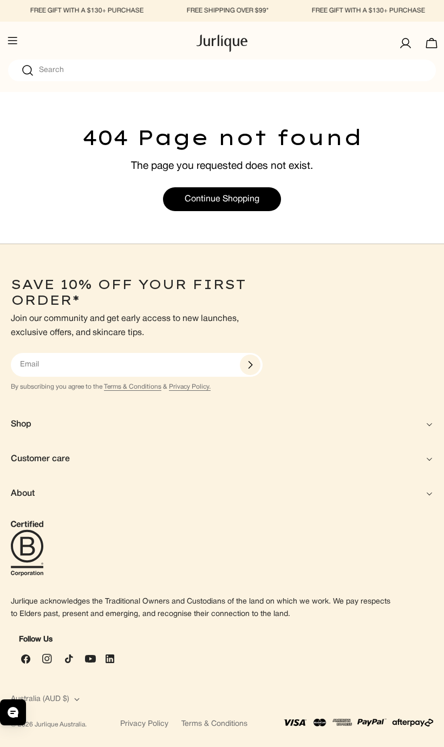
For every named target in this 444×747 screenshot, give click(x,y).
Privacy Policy (144, 724)
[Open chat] (13, 712)
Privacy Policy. (190, 387)
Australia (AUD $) (40, 699)
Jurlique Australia (60, 725)
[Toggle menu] (12, 43)
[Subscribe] (250, 365)
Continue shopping (222, 199)
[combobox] (222, 70)
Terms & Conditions (132, 387)
